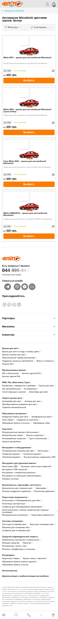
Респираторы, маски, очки (14, 546)
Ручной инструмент (32, 454)
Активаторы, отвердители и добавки (18, 385)
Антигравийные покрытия (14, 438)
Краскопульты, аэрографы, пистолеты (22, 485)
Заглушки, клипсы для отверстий (36, 466)
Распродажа (8, 555)
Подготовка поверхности (15, 497)
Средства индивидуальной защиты (20, 536)
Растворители (30, 389)
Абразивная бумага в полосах (16, 423)
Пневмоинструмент (11, 454)
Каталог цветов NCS (31, 373)
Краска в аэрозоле (34, 435)
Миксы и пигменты (45, 361)
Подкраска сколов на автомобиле (17, 361)
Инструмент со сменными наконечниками (21, 476)
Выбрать (29, 80)
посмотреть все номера (11, 275)
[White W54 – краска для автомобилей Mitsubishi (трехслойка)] (29, 97)
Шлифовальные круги (42, 417)
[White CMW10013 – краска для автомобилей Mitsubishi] (29, 201)
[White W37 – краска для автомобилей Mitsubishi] (29, 46)
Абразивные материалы (15, 413)
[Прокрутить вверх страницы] (53, 606)
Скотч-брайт (7, 420)
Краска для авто (11, 348)
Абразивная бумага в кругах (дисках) (19, 561)
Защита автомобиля (11, 441)
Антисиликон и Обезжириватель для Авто (21, 500)
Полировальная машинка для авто (18, 451)
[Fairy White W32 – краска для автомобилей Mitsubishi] (29, 149)
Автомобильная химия (12, 435)
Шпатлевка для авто (38, 392)
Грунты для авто (46, 385)
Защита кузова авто (12, 398)
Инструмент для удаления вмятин (19, 463)
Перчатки (27, 543)
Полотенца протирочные (13, 503)
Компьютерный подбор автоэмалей (18, 358)
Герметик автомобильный (14, 407)
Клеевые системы (10, 479)
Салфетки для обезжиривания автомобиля (22, 507)
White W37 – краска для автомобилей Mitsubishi (27, 58)
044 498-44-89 (17, 270)
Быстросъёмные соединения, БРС (40, 457)
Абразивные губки (41, 423)
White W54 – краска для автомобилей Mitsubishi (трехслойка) (27, 110)
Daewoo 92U (8, 364)
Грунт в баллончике (38, 438)
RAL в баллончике (10, 373)
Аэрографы (41, 488)
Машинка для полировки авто (16, 527)
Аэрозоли (7, 429)
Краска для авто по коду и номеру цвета (20, 351)
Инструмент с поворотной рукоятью (18, 472)
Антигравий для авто (11, 401)
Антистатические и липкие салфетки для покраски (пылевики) (25, 511)
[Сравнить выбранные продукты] (41, 615)
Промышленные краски (14, 370)
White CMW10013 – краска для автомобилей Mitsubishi (25, 214)
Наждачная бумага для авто (15, 417)
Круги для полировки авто (42, 524)
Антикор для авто (33, 401)
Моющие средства (10, 543)
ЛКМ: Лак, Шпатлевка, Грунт (16, 382)
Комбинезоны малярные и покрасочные (20, 540)
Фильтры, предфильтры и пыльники (18, 549)
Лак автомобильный (11, 389)
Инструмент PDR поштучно (14, 469)
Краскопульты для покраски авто (17, 488)
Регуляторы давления (44, 491)
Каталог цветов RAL (11, 376)
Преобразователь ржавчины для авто (19, 404)
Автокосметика (9, 570)
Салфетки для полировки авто (16, 530)
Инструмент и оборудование (17, 447)
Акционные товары (11, 558)
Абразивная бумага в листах (15, 564)
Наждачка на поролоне (27, 420)
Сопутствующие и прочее (14, 392)
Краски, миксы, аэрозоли (34, 558)
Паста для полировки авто (14, 524)
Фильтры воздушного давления (16, 491)
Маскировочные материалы (15, 515)
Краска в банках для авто (13, 354)
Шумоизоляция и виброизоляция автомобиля (25, 576)
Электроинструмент (11, 457)
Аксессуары (43, 451)
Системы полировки (13, 521)
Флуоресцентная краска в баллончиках (20, 432)
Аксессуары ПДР (9, 466)
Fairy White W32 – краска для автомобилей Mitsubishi (24, 162)
